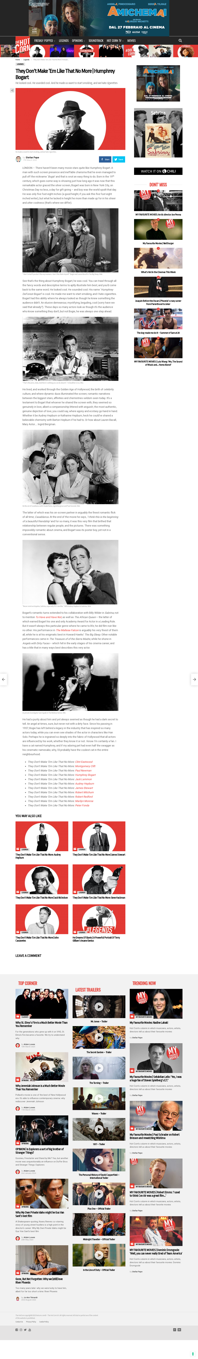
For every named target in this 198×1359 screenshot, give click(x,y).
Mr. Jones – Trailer (99, 1021)
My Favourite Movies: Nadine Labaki (149, 1022)
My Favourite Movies (144, 1017)
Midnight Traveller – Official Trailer (99, 1239)
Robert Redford (83, 796)
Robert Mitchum (84, 792)
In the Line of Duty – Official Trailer (99, 1270)
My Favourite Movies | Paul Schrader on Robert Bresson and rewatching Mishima (154, 1136)
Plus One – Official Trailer (99, 1208)
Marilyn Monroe (84, 801)
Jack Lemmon (83, 779)
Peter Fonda (82, 805)
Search (180, 40)
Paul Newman (83, 770)
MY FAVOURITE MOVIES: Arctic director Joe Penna (158, 214)
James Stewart (84, 787)
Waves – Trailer (99, 1113)
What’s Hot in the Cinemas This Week (158, 272)
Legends (64, 40)
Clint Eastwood (83, 761)
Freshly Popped (43, 40)
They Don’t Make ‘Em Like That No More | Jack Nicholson (42, 897)
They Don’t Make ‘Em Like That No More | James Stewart (99, 854)
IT (174, 1330)
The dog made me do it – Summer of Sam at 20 (158, 332)
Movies (131, 40)
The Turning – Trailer (99, 1083)
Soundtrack (96, 40)
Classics (25, 1017)
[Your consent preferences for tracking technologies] (193, 1354)
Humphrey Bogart (85, 774)
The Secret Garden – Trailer (99, 1052)
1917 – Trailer (99, 1144)
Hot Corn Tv (114, 40)
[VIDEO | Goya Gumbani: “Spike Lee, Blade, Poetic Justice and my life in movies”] (194, 679)
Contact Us (19, 1322)
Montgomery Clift (85, 766)
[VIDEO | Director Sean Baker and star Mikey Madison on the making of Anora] (3, 679)
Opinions (77, 40)
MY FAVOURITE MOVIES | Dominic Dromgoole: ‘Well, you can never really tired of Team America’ (156, 1251)
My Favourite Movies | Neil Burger (158, 243)
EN (179, 1330)
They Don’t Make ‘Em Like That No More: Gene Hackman (99, 897)
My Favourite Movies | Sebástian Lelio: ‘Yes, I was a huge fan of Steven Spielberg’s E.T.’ (156, 1078)
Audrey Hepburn (84, 783)
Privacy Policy (31, 1322)
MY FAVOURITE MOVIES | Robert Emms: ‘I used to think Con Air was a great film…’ (155, 1194)
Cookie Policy (44, 1322)
